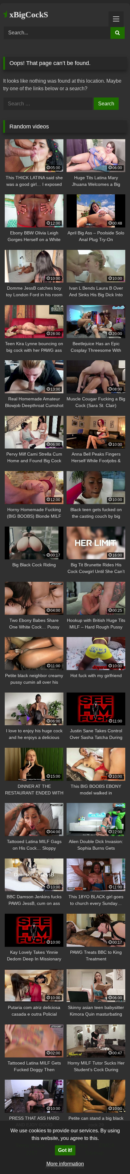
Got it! (65, 1150)
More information (65, 1163)
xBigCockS (27, 14)
